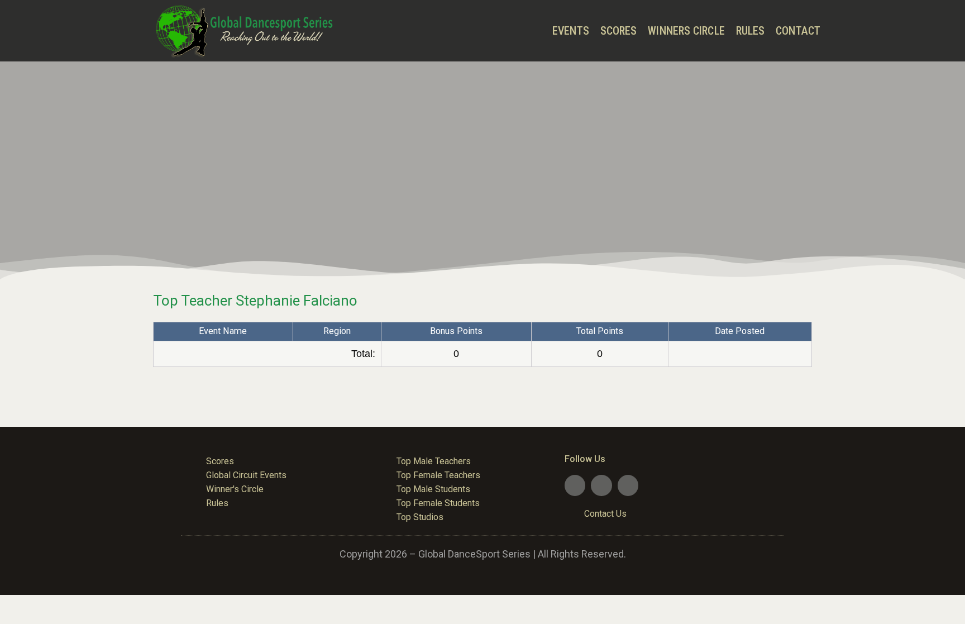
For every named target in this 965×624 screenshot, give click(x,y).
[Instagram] (628, 485)
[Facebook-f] (575, 485)
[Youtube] (601, 485)
